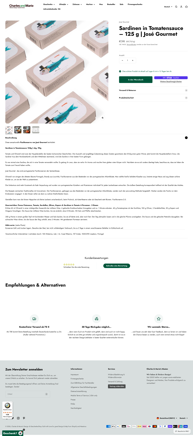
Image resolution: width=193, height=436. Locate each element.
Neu (101, 4)
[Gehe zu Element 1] (9, 130)
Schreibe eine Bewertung (116, 265)
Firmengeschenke (135, 4)
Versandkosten (131, 44)
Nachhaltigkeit (76, 408)
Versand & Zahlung (115, 381)
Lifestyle (62, 4)
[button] (12, 433)
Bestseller (111, 4)
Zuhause (76, 4)
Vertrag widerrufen (117, 386)
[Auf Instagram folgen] (18, 418)
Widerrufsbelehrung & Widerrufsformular (116, 376)
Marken (89, 4)
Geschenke (47, 4)
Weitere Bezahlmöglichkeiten (171, 81)
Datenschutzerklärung (79, 391)
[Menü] (11, 402)
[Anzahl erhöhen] (132, 60)
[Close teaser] (24, 430)
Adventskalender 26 (51, 9)
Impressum (75, 374)
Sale (121, 4)
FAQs (73, 404)
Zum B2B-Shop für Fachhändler (82, 383)
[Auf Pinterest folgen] (23, 418)
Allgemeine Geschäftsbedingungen (84, 387)
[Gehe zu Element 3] (26, 130)
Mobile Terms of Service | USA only (84, 395)
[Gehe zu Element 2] (17, 130)
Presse (73, 399)
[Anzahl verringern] (122, 60)
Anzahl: (122, 55)
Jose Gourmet (124, 22)
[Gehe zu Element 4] (35, 130)
